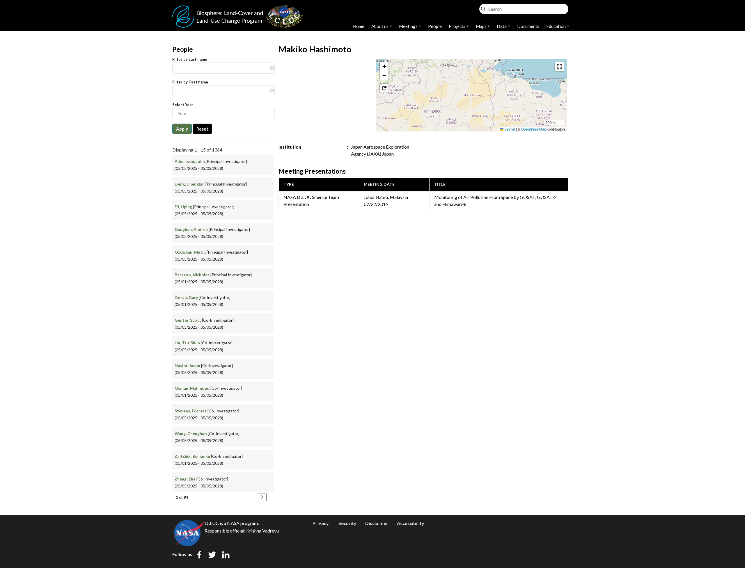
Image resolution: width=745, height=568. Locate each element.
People (435, 26)
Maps (481, 26)
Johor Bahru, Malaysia (386, 197)
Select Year (182, 104)
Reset (202, 128)
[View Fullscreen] (559, 66)
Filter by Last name (189, 59)
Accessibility (410, 523)
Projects (457, 26)
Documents (528, 26)
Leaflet (509, 129)
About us (380, 26)
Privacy (321, 523)
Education (556, 26)
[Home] (237, 9)
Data (502, 26)
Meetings (408, 26)
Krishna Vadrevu (262, 530)
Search (483, 7)
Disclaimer (376, 523)
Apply (182, 128)
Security (347, 523)
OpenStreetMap (533, 129)
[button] (384, 66)
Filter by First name (190, 82)
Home (358, 26)
